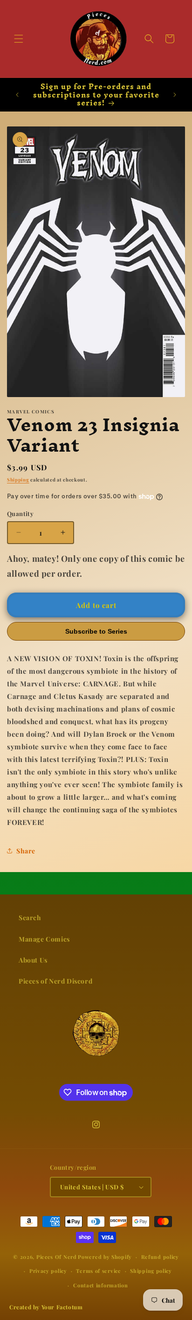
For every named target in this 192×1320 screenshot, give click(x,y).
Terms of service (98, 1270)
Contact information (100, 1285)
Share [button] (25, 850)
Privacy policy (48, 1270)
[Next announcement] (175, 94)
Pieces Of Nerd (56, 1256)
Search (30, 917)
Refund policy (160, 1256)
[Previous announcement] (17, 94)
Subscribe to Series (96, 631)
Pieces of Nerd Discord (55, 981)
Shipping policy (151, 1270)
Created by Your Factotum (45, 1307)
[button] (18, 38)
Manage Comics (44, 939)
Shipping (18, 479)
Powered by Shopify (105, 1256)
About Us (33, 960)
